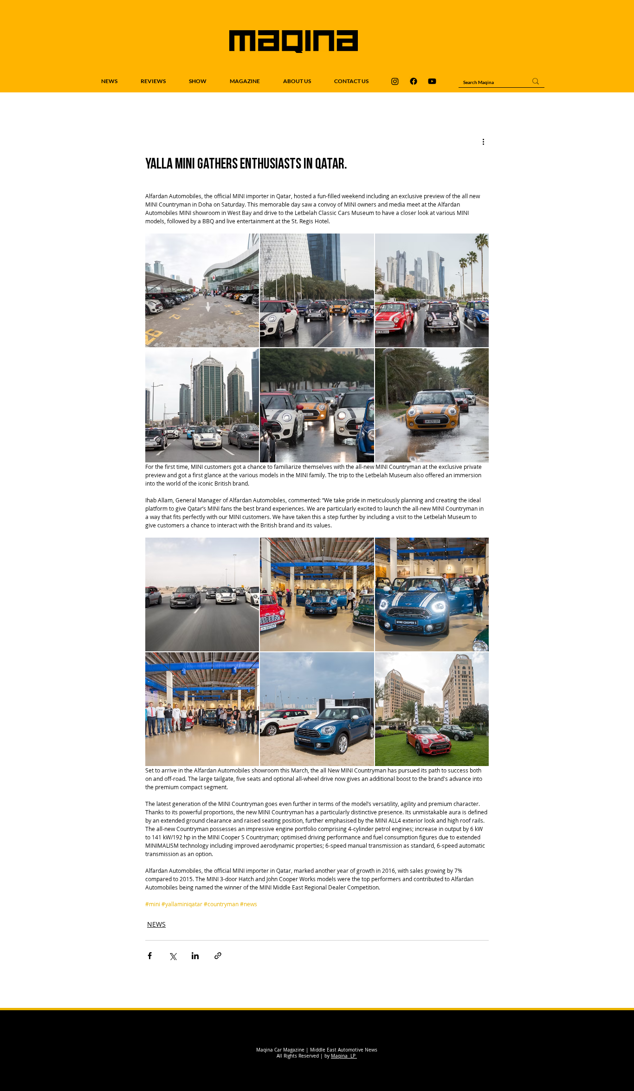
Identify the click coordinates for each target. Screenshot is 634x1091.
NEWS (156, 924)
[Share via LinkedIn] (195, 955)
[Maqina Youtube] (432, 81)
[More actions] (483, 141)
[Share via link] (217, 955)
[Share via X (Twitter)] (172, 955)
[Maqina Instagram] (395, 81)
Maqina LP (344, 1056)
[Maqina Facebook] (413, 81)
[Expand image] (202, 290)
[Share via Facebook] (149, 955)
